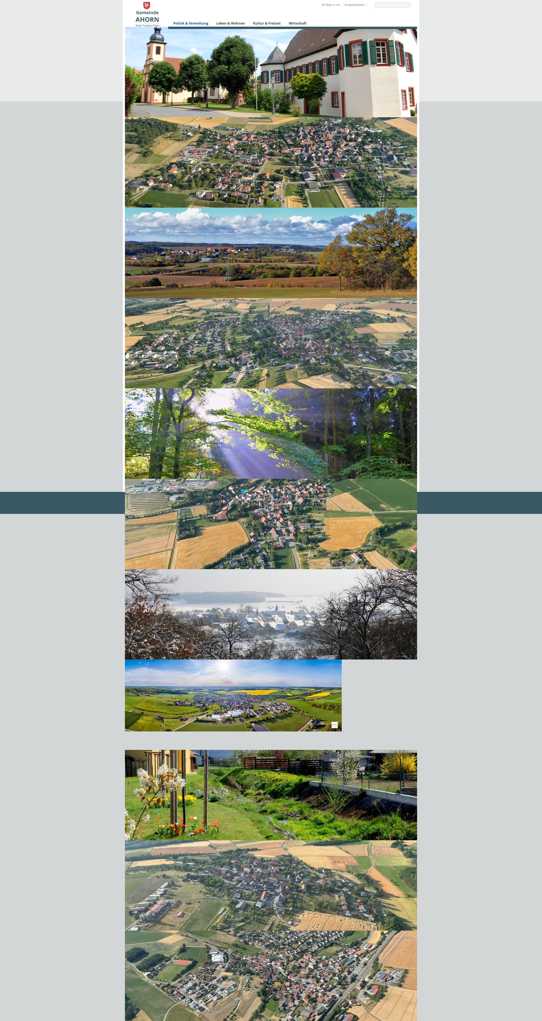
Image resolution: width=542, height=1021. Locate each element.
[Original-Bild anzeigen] (271, 206)
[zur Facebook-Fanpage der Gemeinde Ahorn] (368, 4)
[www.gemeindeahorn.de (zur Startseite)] (147, 25)
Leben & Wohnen (230, 23)
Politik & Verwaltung (190, 23)
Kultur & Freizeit (267, 23)
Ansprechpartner (354, 4)
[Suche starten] (375, 11)
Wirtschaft (298, 23)
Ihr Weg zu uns (331, 4)
